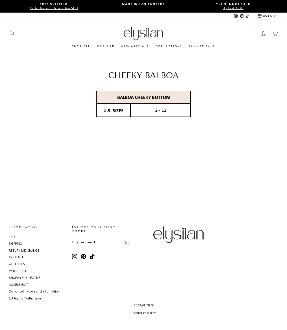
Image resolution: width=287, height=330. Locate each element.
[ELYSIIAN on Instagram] (74, 256)
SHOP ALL (81, 46)
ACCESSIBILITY (19, 285)
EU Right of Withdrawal (25, 298)
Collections (169, 46)
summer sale (202, 46)
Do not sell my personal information (34, 291)
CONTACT (16, 257)
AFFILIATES (17, 264)
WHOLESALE (18, 271)
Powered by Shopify (144, 312)
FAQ (12, 237)
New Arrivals (135, 46)
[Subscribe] (127, 242)
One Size (106, 46)
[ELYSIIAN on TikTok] (92, 256)
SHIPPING (15, 244)
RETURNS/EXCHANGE (24, 251)
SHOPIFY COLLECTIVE (25, 278)
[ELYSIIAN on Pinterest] (83, 256)
